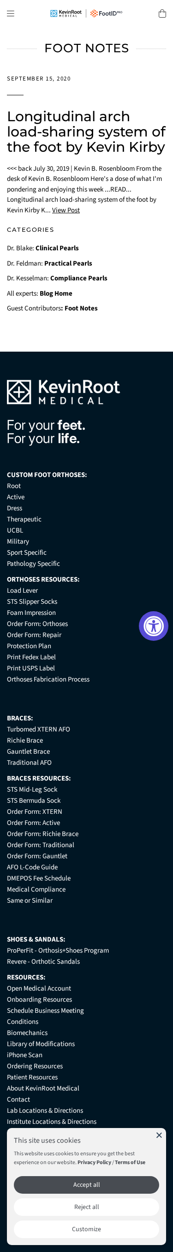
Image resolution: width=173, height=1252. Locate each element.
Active (15, 497)
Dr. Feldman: (49, 263)
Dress (14, 508)
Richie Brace (25, 740)
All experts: (39, 293)
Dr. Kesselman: (57, 278)
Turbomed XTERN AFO (38, 729)
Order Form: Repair (34, 635)
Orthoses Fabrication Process (48, 679)
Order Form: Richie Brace (42, 834)
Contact (18, 1099)
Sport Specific (27, 553)
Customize (86, 1229)
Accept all (86, 1185)
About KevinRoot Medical (43, 1088)
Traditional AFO (29, 763)
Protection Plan (29, 646)
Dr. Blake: (43, 248)
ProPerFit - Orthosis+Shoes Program (58, 950)
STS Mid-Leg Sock (32, 789)
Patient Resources (32, 1077)
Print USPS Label (31, 668)
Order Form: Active (33, 823)
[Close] (159, 1135)
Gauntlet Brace (28, 751)
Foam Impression (31, 613)
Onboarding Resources (39, 999)
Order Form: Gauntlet (37, 856)
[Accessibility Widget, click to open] (153, 626)
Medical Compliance (36, 889)
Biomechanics (27, 1033)
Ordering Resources (35, 1066)
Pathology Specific (33, 564)
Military (18, 541)
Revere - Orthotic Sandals (43, 962)
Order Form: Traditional (40, 845)
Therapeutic (24, 519)
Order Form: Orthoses (37, 624)
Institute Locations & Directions (51, 1122)
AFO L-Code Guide (32, 867)
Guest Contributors (52, 308)
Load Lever (22, 590)
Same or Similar (30, 900)
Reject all (86, 1207)
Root (14, 486)
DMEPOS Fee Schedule (39, 878)
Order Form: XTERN (34, 812)
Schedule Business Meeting (45, 1011)
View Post (66, 210)
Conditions (22, 1022)
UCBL (15, 530)
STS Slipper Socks (32, 602)
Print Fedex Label (31, 657)
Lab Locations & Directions (45, 1111)
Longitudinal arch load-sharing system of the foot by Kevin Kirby (86, 131)
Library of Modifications (41, 1044)
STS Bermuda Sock (33, 801)
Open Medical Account (39, 988)
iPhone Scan (24, 1055)
